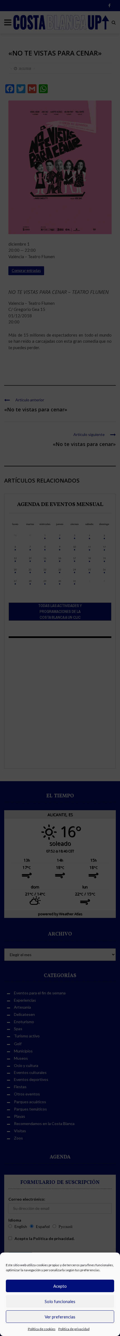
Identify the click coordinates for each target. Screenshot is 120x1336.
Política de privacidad (74, 1329)
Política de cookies (42, 1329)
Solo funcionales (60, 1301)
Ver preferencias (60, 1316)
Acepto (60, 1286)
